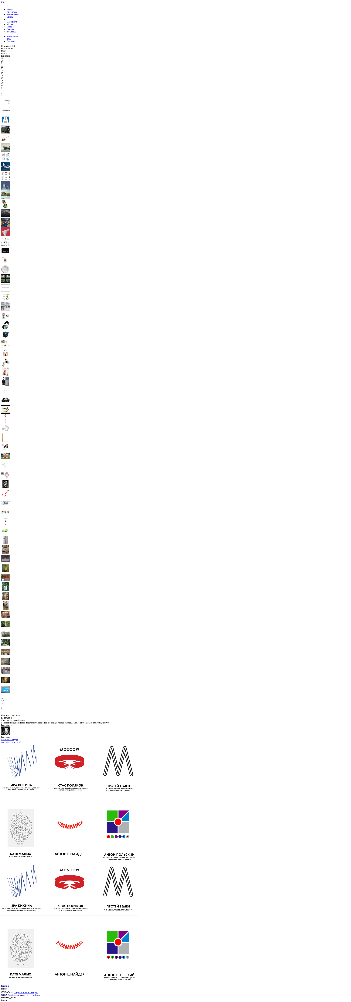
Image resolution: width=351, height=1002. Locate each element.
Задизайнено (13, 14)
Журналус (11, 31)
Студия (10, 17)
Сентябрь (11, 41)
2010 (9, 39)
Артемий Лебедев (9, 739)
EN (2, 2)
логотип (5, 986)
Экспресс (11, 27)
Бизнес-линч (12, 36)
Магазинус (12, 22)
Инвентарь (12, 12)
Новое (9, 9)
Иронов (10, 29)
